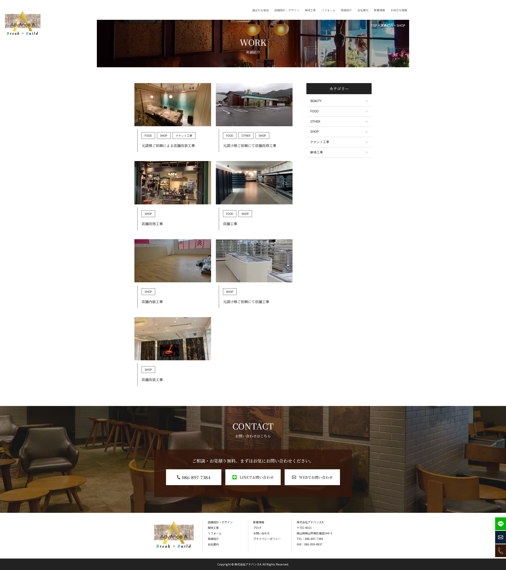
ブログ (257, 528)
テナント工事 (184, 135)
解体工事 (310, 10)
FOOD (148, 135)
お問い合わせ (261, 533)
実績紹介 (346, 10)
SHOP (163, 135)
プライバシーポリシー (267, 539)
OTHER (246, 135)
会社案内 (362, 10)
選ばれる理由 (260, 10)
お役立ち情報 (399, 10)
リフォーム (328, 10)
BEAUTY (316, 101)
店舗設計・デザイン (286, 10)
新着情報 (379, 10)
